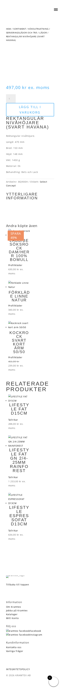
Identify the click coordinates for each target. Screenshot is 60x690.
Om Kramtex (13, 606)
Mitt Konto (12, 618)
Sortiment (19, 28)
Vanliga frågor (14, 651)
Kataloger (12, 614)
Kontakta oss (14, 647)
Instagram (36, 634)
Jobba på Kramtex (17, 610)
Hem (8, 28)
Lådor (43, 32)
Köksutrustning (38, 28)
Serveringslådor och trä (21, 32)
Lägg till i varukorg (30, 109)
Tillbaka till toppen (17, 584)
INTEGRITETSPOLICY (18, 669)
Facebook (35, 630)
